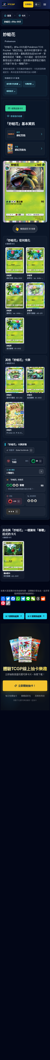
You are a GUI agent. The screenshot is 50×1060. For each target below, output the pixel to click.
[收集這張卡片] (15, 108)
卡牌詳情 (29, 84)
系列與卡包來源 (13, 84)
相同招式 (11, 91)
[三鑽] (13, 511)
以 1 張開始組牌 (12, 616)
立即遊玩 (28, 4)
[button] (37, 4)
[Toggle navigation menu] (45, 4)
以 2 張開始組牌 (34, 616)
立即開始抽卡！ (27, 685)
